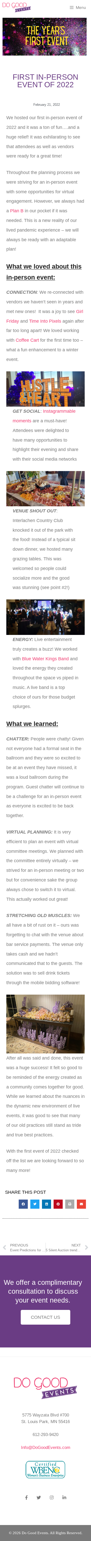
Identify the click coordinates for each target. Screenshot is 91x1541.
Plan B (16, 210)
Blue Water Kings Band (46, 658)
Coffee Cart (27, 340)
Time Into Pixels (45, 321)
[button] (23, 1204)
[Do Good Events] (17, 7)
